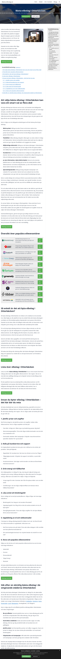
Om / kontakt (48, 2)
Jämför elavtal (35, 16)
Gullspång (29, 601)
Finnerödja (4, 603)
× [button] (59, 650)
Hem (35, 2)
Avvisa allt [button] (35, 656)
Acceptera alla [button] (26, 656)
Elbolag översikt (26, 16)
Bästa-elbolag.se (7, 2)
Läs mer (40, 240)
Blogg (55, 2)
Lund (9, 603)
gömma (18, 67)
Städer (41, 2)
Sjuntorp (35, 601)
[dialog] (30, 654)
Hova (39, 601)
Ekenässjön (15, 603)
